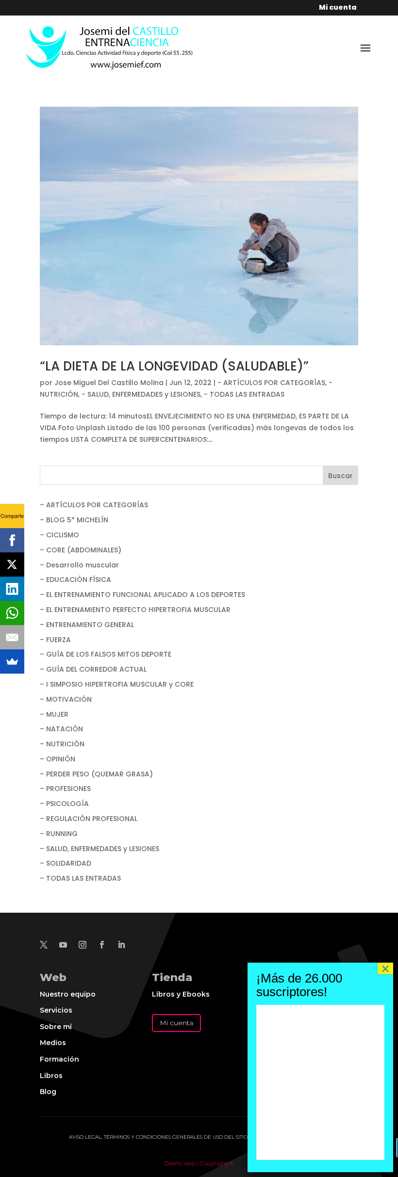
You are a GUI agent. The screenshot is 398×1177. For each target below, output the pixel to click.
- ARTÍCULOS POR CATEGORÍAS (271, 382)
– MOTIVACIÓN (66, 699)
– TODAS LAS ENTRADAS (80, 878)
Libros (51, 1075)
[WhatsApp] (12, 613)
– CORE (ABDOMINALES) (80, 550)
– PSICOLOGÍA (64, 803)
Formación (59, 1059)
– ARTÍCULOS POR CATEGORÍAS (94, 505)
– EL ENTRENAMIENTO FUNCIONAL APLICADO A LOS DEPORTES (142, 594)
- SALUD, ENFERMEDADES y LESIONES (141, 394)
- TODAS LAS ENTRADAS (244, 394)
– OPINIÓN (57, 759)
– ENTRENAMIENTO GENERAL (87, 624)
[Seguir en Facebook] (102, 944)
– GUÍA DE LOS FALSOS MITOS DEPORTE (105, 654)
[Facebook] (12, 540)
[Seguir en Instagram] (82, 944)
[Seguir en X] (43, 944)
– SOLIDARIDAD (65, 863)
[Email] (12, 637)
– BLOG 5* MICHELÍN (74, 520)
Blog (48, 1091)
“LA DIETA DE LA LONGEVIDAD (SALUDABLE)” (174, 366)
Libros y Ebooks (181, 994)
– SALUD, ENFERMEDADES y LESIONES (99, 849)
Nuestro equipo (68, 994)
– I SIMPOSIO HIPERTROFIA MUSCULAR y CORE (117, 684)
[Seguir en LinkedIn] (121, 944)
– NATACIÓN (61, 729)
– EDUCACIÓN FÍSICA (75, 579)
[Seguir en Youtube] (63, 944)
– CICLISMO (59, 535)
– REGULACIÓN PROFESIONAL (88, 818)
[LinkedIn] (12, 589)
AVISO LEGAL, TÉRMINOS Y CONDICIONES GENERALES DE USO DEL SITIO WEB (165, 1137)
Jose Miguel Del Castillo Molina (109, 382)
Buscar (340, 476)
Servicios (56, 1010)
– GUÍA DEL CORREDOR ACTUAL (93, 669)
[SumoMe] (12, 661)
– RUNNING (59, 833)
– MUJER (54, 714)
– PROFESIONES (65, 788)
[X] (12, 564)
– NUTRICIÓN (62, 744)
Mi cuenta (176, 1022)
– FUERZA (55, 640)
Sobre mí (56, 1026)
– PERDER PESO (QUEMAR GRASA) (96, 774)
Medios (53, 1042)
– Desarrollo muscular (79, 565)
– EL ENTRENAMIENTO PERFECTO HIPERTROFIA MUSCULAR (135, 609)
